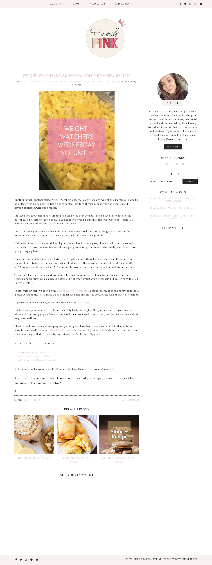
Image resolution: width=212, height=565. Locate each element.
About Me (56, 3)
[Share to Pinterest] (35, 400)
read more (172, 147)
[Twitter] (185, 4)
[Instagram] (190, 4)
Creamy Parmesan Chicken (35, 356)
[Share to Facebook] (31, 400)
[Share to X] (26, 400)
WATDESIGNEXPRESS (186, 559)
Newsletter (97, 3)
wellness (111, 81)
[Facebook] (180, 4)
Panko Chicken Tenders (34, 352)
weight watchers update (90, 81)
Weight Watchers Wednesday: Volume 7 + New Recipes (77, 75)
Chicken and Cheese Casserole (38, 360)
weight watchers (30, 81)
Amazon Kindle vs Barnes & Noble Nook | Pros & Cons (173, 199)
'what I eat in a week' (61, 330)
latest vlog (83, 302)
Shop (76, 3)
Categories (122, 3)
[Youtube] (201, 4)
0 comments (132, 399)
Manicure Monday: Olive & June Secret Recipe (173, 217)
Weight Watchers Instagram (73, 290)
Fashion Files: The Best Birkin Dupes (173, 208)
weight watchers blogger (58, 81)
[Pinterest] (195, 4)
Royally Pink (154, 559)
